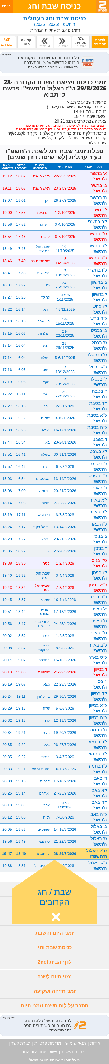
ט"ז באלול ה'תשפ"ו (96, 853)
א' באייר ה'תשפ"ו (99, 611)
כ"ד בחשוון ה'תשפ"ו (97, 321)
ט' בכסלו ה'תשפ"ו (98, 345)
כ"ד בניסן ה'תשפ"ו (98, 599)
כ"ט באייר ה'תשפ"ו (98, 659)
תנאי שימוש (75, 1043)
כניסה (6, 6)
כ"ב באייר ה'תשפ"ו (98, 647)
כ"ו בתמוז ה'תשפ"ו (98, 768)
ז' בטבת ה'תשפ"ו (99, 393)
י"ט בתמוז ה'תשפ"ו (97, 756)
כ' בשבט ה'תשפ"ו (99, 466)
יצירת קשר (20, 1043)
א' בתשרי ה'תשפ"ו (98, 176)
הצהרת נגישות (74, 1051)
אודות (95, 1043)
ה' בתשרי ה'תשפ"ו (98, 200)
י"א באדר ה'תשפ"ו (98, 502)
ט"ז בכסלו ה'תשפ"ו (97, 357)
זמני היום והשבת (54, 933)
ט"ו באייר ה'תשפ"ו (98, 635)
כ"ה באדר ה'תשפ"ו (97, 526)
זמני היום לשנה (54, 976)
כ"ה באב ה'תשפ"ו (98, 817)
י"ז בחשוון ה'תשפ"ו (98, 309)
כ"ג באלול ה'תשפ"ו (97, 865)
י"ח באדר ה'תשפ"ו (98, 514)
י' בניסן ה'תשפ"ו (99, 551)
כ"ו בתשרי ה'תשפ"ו (97, 272)
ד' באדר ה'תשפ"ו (99, 490)
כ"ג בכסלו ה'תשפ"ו (97, 369)
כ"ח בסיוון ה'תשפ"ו (98, 720)
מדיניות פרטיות (47, 1043)
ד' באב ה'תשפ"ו (99, 781)
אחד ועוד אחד (34, 1051)
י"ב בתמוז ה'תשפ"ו (98, 744)
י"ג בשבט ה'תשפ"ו (98, 454)
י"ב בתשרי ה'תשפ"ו (97, 224)
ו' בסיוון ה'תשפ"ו (99, 672)
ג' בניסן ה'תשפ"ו (99, 538)
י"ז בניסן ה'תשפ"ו (99, 575)
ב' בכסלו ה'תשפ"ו (99, 333)
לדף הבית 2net (55, 962)
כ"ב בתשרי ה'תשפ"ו (97, 260)
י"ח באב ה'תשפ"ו (99, 805)
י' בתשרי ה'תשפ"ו (99, 212)
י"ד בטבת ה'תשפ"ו (98, 406)
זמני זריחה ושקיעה (55, 991)
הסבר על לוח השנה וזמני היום (54, 1005)
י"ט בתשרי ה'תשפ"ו (97, 248)
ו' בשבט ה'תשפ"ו (99, 442)
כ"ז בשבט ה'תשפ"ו (98, 478)
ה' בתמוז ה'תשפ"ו (98, 732)
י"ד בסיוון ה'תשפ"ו (99, 696)
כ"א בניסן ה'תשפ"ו (98, 587)
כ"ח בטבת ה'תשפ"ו (97, 430)
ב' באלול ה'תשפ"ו (99, 829)
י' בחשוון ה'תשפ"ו (99, 297)
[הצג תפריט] (102, 6)
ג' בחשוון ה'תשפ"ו (99, 285)
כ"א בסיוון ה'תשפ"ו (98, 708)
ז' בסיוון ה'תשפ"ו (99, 684)
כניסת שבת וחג (54, 947)
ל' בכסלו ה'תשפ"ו (99, 381)
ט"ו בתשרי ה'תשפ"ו (97, 236)
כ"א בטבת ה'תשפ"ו (97, 417)
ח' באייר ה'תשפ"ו (99, 623)
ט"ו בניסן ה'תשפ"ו (98, 563)
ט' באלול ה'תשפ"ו (98, 841)
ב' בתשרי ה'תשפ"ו (98, 188)
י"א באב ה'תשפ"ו (99, 793)
